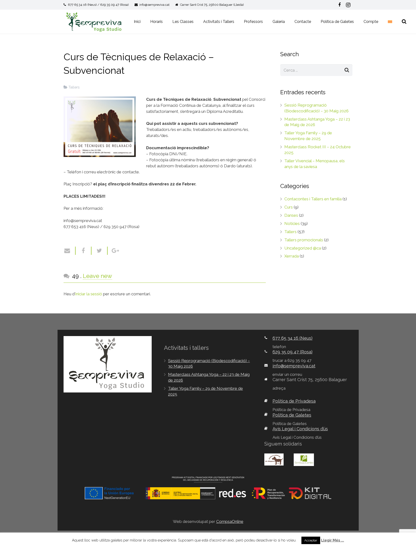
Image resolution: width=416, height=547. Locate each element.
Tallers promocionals (303, 239)
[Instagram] (348, 4)
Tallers (74, 87)
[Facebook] (339, 4)
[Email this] (70, 251)
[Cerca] (404, 21)
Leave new (97, 275)
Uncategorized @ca (302, 248)
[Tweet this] (99, 251)
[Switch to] (391, 22)
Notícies (292, 223)
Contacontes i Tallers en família (313, 198)
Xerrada (291, 256)
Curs (288, 207)
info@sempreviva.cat (154, 5)
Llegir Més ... (332, 540)
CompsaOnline (229, 521)
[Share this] (84, 251)
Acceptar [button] (310, 540)
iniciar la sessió (88, 293)
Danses (291, 215)
